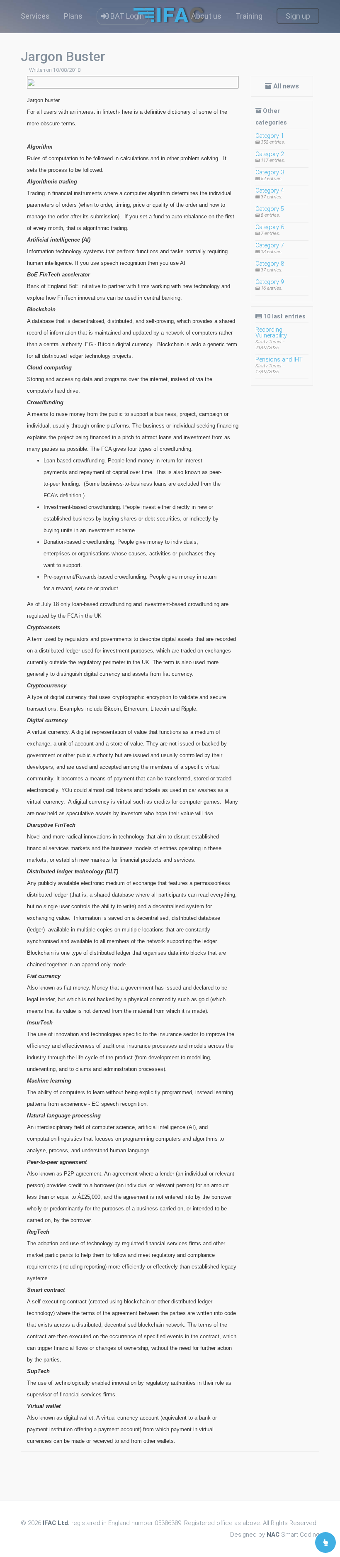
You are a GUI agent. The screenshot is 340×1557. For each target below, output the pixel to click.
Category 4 (269, 190)
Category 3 (269, 172)
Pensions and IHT (279, 359)
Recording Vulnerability (271, 332)
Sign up (298, 16)
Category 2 (269, 154)
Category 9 (269, 282)
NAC (273, 1534)
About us (206, 16)
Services (35, 16)
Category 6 (269, 227)
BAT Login (126, 16)
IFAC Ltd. (56, 1523)
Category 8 (269, 263)
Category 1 (269, 135)
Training (249, 16)
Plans (73, 16)
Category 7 (269, 245)
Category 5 (269, 209)
